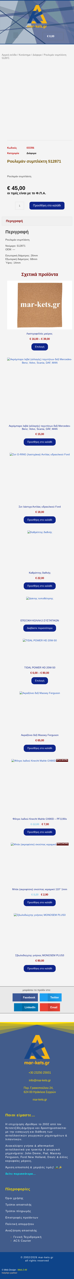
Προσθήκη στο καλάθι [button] (39, 441)
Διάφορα (37, 55)
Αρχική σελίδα (9, 55)
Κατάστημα (25, 55)
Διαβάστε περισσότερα (39, 628)
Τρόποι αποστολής (18, 1204)
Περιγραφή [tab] (14, 221)
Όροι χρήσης (14, 1198)
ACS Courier (22, 1240)
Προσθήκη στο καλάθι (47, 205)
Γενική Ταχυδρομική (27, 1236)
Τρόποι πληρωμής (18, 1211)
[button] (15, 35)
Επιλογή (39, 346)
